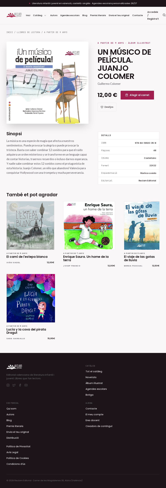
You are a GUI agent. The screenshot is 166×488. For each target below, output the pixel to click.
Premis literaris (98, 15)
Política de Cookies (17, 458)
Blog (84, 15)
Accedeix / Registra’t (153, 15)
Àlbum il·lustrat (94, 383)
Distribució (12, 437)
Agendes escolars (69, 15)
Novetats (91, 377)
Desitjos (109, 107)
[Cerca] (164, 15)
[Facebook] (20, 386)
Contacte (137, 15)
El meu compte (94, 414)
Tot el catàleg (94, 371)
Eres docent (93, 420)
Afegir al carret (139, 95)
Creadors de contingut (99, 426)
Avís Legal (12, 452)
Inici (28, 15)
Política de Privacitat (18, 446)
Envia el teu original (119, 15)
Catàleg (37, 15)
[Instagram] (8, 386)
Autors (53, 15)
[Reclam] (13, 15)
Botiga (89, 394)
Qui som (11, 408)
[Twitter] (14, 386)
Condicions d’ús (15, 464)
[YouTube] (26, 386)
